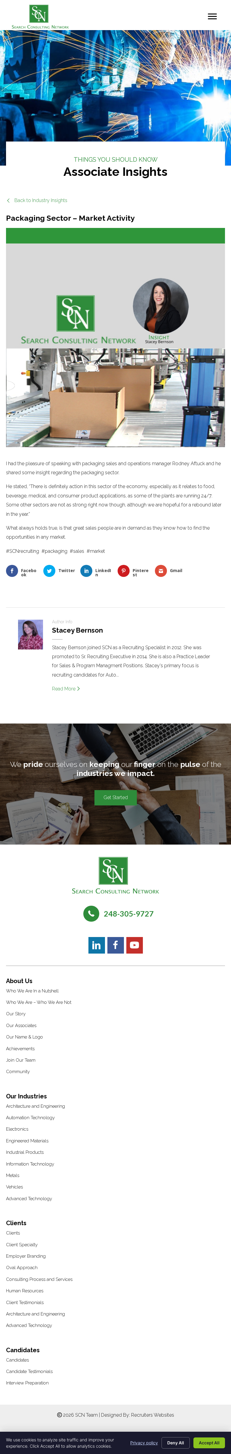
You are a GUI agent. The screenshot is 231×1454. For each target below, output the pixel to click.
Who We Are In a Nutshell (32, 991)
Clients (13, 1233)
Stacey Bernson (77, 630)
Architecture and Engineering (35, 1106)
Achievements (20, 1048)
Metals (12, 1175)
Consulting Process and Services (39, 1279)
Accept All (209, 1442)
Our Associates (21, 1025)
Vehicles (14, 1187)
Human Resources (24, 1291)
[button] (36, 200)
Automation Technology (30, 1117)
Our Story (16, 1014)
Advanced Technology (29, 1198)
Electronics (17, 1129)
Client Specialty (22, 1244)
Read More (64, 689)
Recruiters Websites (152, 1415)
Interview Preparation (27, 1383)
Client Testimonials (25, 1302)
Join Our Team (20, 1060)
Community (18, 1071)
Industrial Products (25, 1152)
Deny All (175, 1442)
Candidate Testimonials (29, 1371)
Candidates (17, 1360)
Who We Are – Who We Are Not (38, 1002)
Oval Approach (22, 1267)
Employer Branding (26, 1256)
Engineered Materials (27, 1141)
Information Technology (30, 1164)
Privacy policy (144, 1442)
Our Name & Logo (24, 1037)
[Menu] (212, 16)
